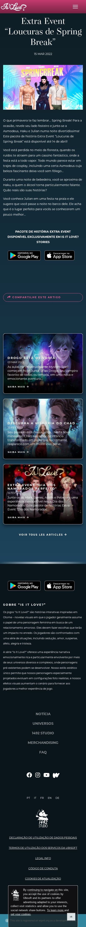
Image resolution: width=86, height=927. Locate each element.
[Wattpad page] (56, 775)
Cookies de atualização (43, 878)
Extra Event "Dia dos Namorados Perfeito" (32, 486)
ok (71, 916)
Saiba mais (16, 386)
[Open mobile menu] (75, 6)
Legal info (43, 858)
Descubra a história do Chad (42, 423)
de (57, 797)
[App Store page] (62, 255)
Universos (43, 724)
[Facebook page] (29, 775)
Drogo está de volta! (32, 358)
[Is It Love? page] (13, 6)
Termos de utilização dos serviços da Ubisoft (43, 847)
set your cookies (21, 914)
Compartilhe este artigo (36, 297)
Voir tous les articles (41, 534)
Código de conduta (43, 868)
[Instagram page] (37, 775)
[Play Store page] (24, 255)
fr (42, 797)
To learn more (55, 910)
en (50, 797)
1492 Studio (43, 733)
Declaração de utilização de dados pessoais (43, 837)
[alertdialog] (43, 906)
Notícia (43, 714)
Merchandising (43, 743)
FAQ (43, 752)
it (35, 797)
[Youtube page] (46, 775)
